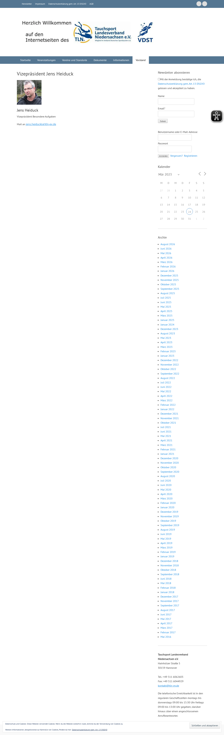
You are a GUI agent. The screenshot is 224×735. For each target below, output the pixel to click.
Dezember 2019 (169, 511)
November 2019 (170, 516)
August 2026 (168, 244)
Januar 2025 (167, 320)
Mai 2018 (166, 583)
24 (189, 211)
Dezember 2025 (169, 275)
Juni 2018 (166, 578)
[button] (29, 92)
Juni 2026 (166, 248)
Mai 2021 (166, 436)
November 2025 (170, 280)
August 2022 (168, 378)
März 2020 (167, 498)
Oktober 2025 (168, 284)
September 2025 (170, 288)
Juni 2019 (166, 534)
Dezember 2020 (169, 458)
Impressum (40, 3)
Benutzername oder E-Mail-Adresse (177, 132)
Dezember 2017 (169, 596)
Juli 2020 (166, 480)
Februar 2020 (168, 502)
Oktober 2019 (168, 520)
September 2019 (170, 525)
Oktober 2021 (168, 422)
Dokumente (100, 60)
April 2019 (166, 543)
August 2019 (168, 529)
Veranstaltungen (46, 60)
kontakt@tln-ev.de (168, 685)
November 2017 (170, 601)
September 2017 (170, 605)
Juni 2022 (166, 386)
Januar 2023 (167, 355)
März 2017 (167, 627)
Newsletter (27, 3)
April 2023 (166, 342)
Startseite (25, 60)
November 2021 (170, 418)
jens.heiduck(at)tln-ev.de (41, 124)
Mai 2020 (166, 489)
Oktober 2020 (168, 467)
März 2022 (167, 400)
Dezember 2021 (169, 413)
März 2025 (167, 315)
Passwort (163, 143)
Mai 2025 (166, 306)
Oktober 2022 (168, 369)
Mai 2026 (166, 253)
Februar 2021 (168, 449)
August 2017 (168, 610)
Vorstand (141, 60)
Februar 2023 (168, 351)
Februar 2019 (168, 552)
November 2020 (170, 462)
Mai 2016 (166, 636)
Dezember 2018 (169, 561)
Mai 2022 (166, 391)
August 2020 (168, 476)
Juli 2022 (166, 382)
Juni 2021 (166, 431)
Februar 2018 (168, 587)
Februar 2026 (168, 266)
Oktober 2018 (168, 569)
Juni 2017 (166, 614)
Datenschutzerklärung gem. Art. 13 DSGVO (67, 3)
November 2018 (170, 565)
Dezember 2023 (169, 329)
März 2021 (167, 445)
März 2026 (167, 262)
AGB (91, 3)
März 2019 (167, 547)
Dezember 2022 (169, 360)
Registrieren (190, 155)
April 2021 (166, 440)
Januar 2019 (167, 556)
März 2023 (167, 346)
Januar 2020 (167, 507)
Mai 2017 (166, 618)
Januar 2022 (167, 409)
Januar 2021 (167, 453)
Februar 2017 (168, 632)
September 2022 (170, 373)
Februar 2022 (168, 404)
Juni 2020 (166, 485)
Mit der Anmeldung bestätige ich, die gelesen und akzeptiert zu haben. (181, 84)
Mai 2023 (166, 337)
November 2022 (170, 364)
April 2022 (166, 396)
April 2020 (166, 494)
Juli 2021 (166, 427)
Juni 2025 (166, 302)
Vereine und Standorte (74, 60)
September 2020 (170, 471)
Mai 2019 (166, 538)
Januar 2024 (167, 324)
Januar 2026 (167, 271)
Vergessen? (176, 155)
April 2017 (166, 623)
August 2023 (168, 333)
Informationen (121, 60)
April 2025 (166, 311)
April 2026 (166, 257)
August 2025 (168, 293)
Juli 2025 (166, 297)
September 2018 (170, 574)
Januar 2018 (167, 592)
